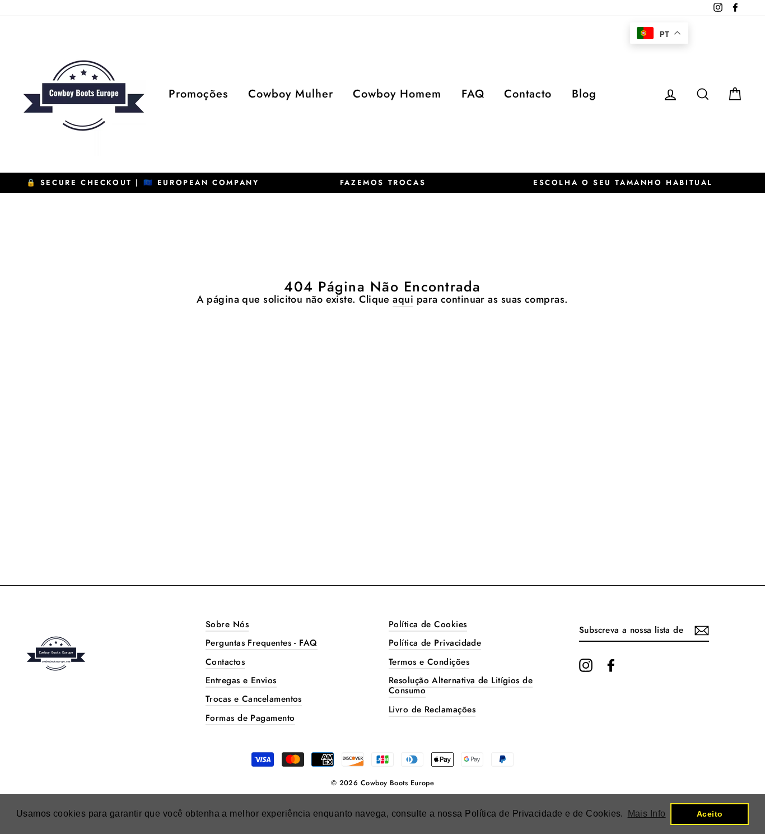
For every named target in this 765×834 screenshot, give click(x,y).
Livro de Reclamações (432, 709)
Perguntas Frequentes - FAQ (262, 643)
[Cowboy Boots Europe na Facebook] (611, 665)
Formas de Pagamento (250, 718)
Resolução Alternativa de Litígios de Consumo (461, 685)
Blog (584, 94)
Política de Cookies (428, 624)
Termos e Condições (429, 662)
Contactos (225, 662)
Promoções (198, 94)
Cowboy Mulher (290, 94)
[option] (142, 182)
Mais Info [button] (647, 813)
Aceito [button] (710, 813)
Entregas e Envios (241, 680)
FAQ (472, 94)
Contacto (528, 94)
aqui (403, 300)
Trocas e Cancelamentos (254, 699)
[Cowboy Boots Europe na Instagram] (586, 665)
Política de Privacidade (435, 643)
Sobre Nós (227, 624)
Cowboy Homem (397, 94)
